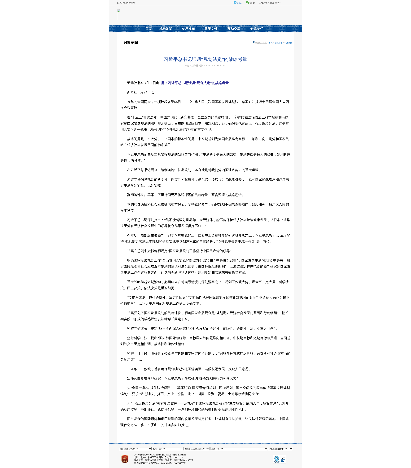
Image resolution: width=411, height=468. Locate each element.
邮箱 (239, 3)
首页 (271, 43)
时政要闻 (288, 43)
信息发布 (278, 43)
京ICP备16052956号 (183, 460)
